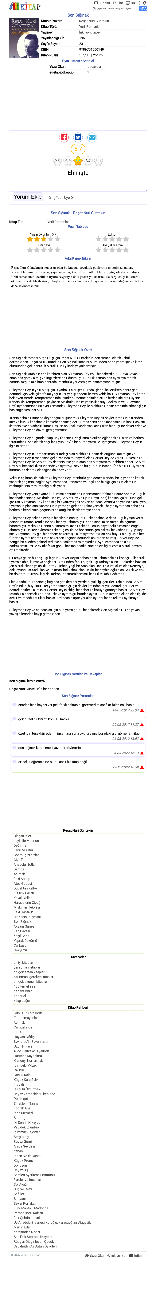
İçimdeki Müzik (25, 1065)
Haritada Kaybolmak (29, 1056)
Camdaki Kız (23, 1027)
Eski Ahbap (22, 879)
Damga (19, 869)
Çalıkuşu (20, 945)
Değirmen (21, 845)
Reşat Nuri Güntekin (94, 21)
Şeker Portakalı (25, 1203)
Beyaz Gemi (23, 1142)
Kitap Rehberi (78, 1007)
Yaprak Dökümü (25, 941)
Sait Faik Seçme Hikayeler (33, 1237)
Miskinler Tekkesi (27, 907)
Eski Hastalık (23, 912)
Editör (112, 234)
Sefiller (19, 1194)
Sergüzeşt (21, 1137)
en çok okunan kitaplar (30, 982)
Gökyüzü (20, 950)
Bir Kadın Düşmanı (27, 917)
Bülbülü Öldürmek (27, 1089)
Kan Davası (22, 931)
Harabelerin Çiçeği (27, 903)
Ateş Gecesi (23, 883)
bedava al (95, 67)
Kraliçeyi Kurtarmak (28, 1061)
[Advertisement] (78, 102)
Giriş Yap (55, 198)
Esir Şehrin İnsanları (28, 1218)
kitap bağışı (22, 1001)
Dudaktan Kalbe (25, 888)
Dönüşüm (21, 1165)
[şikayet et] (142, 710)
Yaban (18, 1151)
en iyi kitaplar (23, 963)
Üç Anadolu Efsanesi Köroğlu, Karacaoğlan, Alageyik (52, 1222)
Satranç (19, 1118)
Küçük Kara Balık (26, 1080)
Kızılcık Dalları (24, 893)
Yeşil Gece (21, 936)
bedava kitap (23, 991)
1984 (17, 1032)
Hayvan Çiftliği (24, 1037)
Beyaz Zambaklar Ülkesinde (34, 1094)
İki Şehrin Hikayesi (27, 1122)
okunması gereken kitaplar (33, 977)
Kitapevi (44, 245)
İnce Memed (23, 1113)
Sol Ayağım (22, 1184)
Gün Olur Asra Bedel (29, 1013)
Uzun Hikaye (23, 1046)
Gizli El (19, 860)
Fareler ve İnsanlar (27, 1180)
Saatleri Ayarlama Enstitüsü (34, 1175)
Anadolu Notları (25, 864)
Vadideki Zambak (26, 1127)
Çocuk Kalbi (22, 1075)
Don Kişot (21, 1099)
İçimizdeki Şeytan (27, 1132)
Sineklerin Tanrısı (26, 1103)
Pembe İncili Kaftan (28, 1213)
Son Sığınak (22, 922)
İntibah (19, 1084)
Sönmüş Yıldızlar (26, 855)
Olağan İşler (22, 836)
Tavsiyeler (78, 957)
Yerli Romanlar (90, 27)
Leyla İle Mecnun (26, 841)
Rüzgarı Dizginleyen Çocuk (34, 1241)
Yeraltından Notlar (27, 1232)
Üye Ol (69, 198)
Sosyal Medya (112, 245)
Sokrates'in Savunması (31, 1042)
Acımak (19, 874)
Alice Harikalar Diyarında (31, 1051)
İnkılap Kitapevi (90, 32)
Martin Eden (23, 1227)
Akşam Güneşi (24, 926)
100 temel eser (25, 986)
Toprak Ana (22, 1108)
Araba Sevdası (24, 1146)
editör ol (20, 996)
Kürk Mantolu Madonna (31, 1208)
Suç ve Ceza (23, 1189)
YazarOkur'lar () (43, 234)
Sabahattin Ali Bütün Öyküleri (35, 1246)
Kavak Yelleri (23, 898)
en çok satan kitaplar (29, 972)
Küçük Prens (23, 1161)
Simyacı (20, 1199)
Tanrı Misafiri (23, 850)
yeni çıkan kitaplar (27, 967)
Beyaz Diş (21, 1170)
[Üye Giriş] (144, 3)
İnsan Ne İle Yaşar (27, 1156)
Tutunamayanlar (26, 1018)
